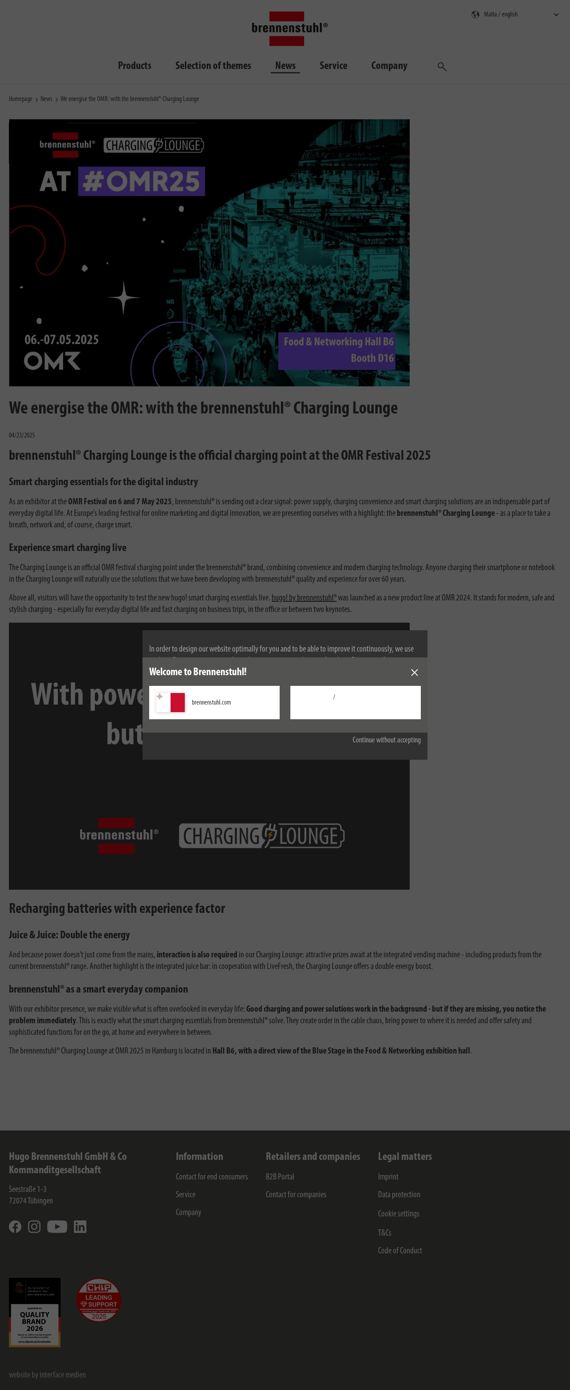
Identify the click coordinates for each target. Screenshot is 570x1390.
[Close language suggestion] (414, 672)
